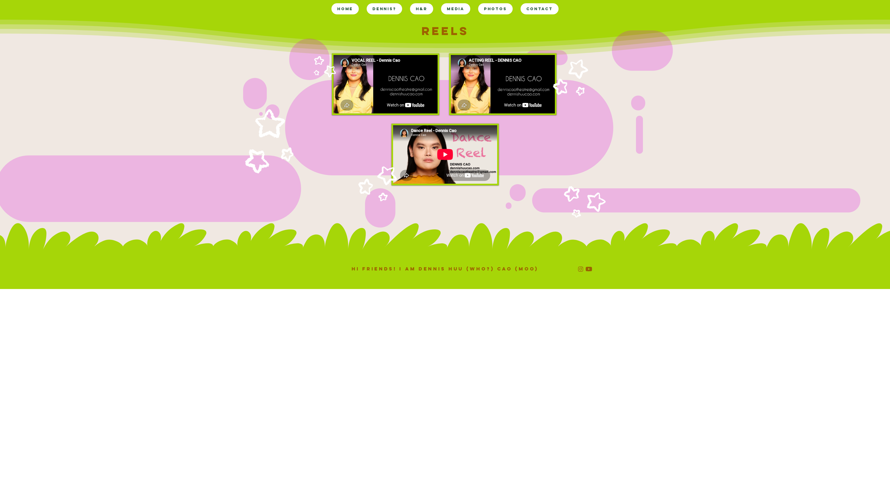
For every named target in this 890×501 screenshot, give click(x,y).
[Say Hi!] (580, 269)
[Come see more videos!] (588, 269)
